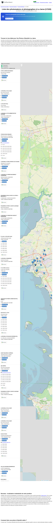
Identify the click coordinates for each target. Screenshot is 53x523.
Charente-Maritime (21, 6)
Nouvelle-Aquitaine (13, 6)
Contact (50, 2)
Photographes (5, 66)
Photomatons (5, 65)
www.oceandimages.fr (5, 142)
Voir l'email (4, 77)
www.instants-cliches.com (6, 442)
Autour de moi (36, 2)
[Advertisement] (26, 29)
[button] (34, 261)
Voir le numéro (4, 75)
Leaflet (42, 480)
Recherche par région (44, 2)
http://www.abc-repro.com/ (6, 372)
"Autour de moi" (44, 495)
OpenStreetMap (46, 480)
